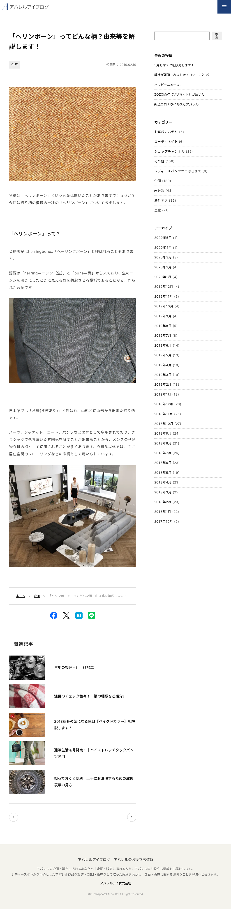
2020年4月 (163, 247)
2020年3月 (163, 257)
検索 (216, 35)
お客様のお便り (166, 132)
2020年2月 (163, 267)
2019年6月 (163, 345)
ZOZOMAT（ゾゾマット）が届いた (179, 94)
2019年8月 (163, 326)
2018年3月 (163, 492)
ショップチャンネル (169, 151)
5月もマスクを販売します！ (174, 65)
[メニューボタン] (224, 7)
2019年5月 (163, 355)
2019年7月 (162, 335)
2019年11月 (163, 296)
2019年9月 (163, 316)
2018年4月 (163, 482)
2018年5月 (163, 472)
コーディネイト (166, 141)
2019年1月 (162, 394)
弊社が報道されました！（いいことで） (182, 75)
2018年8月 (163, 443)
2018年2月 (162, 502)
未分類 (159, 190)
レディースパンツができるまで (177, 171)
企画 (14, 65)
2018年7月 (162, 453)
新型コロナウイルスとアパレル (176, 104)
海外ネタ (161, 200)
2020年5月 (163, 237)
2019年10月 (163, 306)
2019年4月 (163, 365)
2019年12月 (163, 286)
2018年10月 (163, 424)
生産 (157, 210)
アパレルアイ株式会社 (115, 883)
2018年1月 (162, 511)
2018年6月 (163, 463)
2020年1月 (162, 277)
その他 (159, 161)
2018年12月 (163, 404)
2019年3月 (163, 375)
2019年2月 (162, 384)
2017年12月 (163, 521)
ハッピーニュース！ (168, 85)
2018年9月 (163, 433)
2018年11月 (163, 414)
